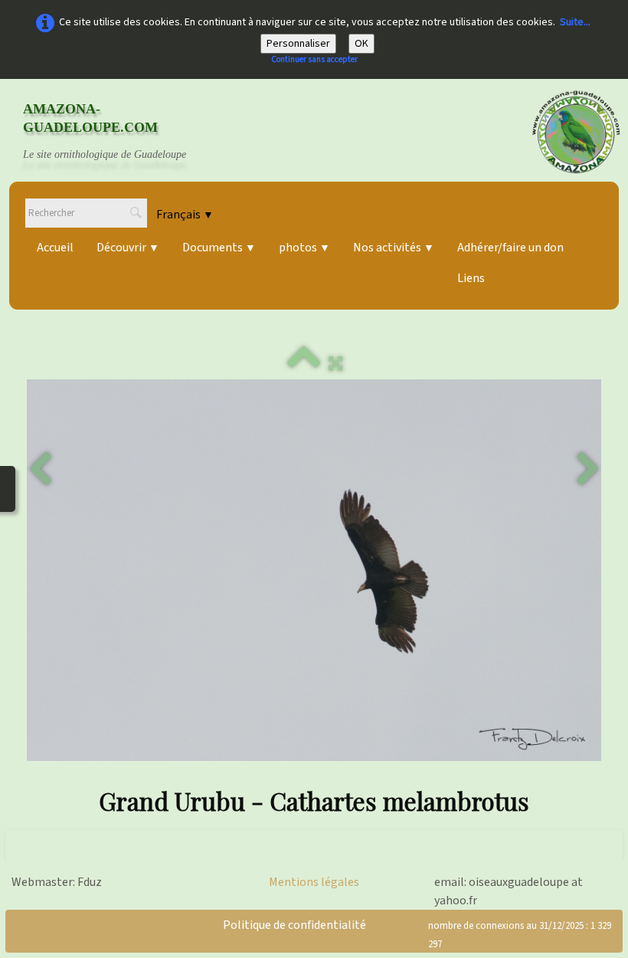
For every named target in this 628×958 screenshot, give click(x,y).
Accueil (55, 247)
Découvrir (127, 247)
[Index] (304, 364)
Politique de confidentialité (294, 925)
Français (185, 214)
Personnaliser (298, 43)
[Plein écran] (335, 364)
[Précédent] (40, 469)
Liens (471, 278)
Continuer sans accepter (314, 59)
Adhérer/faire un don (510, 247)
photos (304, 247)
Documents (219, 247)
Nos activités (393, 247)
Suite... (575, 22)
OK (361, 43)
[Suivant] (588, 469)
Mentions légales (314, 882)
